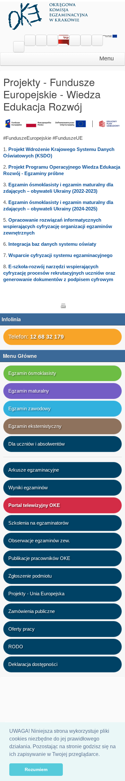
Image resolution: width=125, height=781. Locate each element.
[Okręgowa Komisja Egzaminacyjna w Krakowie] (49, 15)
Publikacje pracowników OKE (39, 558)
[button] (102, 755)
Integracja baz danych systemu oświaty (52, 244)
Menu (107, 58)
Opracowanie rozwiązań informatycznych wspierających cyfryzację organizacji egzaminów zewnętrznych (57, 226)
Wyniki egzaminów (28, 487)
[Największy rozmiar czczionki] (52, 40)
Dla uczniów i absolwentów (36, 444)
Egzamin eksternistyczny (35, 426)
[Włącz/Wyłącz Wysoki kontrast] (18, 47)
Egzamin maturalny (28, 391)
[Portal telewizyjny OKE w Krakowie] (74, 38)
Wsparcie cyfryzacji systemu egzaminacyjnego (60, 255)
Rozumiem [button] (36, 769)
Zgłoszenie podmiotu (30, 576)
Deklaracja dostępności (32, 664)
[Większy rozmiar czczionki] (41, 40)
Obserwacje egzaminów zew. (39, 540)
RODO (15, 646)
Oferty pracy (21, 629)
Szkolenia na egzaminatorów (38, 523)
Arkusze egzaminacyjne (33, 470)
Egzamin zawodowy (29, 408)
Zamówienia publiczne (31, 611)
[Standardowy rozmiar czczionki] (30, 40)
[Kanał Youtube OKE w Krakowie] (97, 38)
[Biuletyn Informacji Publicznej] (63, 41)
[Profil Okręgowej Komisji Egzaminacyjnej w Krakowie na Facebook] (86, 38)
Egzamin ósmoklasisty (32, 373)
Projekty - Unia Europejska (36, 593)
